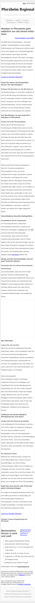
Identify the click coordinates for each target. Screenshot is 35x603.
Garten (6, 596)
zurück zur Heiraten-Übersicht (11, 77)
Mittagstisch (9, 20)
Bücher (27, 22)
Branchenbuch (11, 22)
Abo (24, 3)
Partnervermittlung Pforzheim (20, 591)
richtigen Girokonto (24, 584)
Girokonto (8, 594)
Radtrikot (25, 20)
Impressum (27, 596)
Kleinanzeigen (16, 594)
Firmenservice (26, 594)
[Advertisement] (17, 318)
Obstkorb (18, 20)
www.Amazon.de (23, 566)
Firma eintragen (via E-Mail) (24, 38)
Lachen (12, 596)
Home (8, 591)
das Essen (15, 254)
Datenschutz (19, 596)
